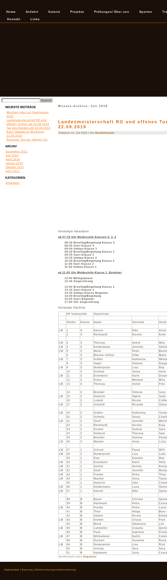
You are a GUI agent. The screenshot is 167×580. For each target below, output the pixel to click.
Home (11, 11)
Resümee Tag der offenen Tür (27, 139)
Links (35, 19)
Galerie (54, 11)
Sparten (145, 11)
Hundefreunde (104, 133)
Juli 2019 (12, 155)
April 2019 (13, 159)
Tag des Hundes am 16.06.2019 (28, 128)
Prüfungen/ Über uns (111, 11)
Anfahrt (32, 11)
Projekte (77, 11)
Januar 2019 (14, 163)
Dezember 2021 (17, 151)
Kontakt (13, 19)
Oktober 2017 (15, 167)
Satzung (27, 569)
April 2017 (13, 171)
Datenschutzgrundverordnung (55, 569)
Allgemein (13, 183)
